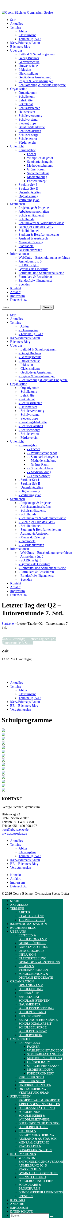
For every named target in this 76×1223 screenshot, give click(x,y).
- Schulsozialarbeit (31, 426)
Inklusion (25, 69)
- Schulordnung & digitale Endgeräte (43, 380)
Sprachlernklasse (38, 173)
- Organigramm (29, 387)
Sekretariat (26, 104)
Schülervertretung (30, 115)
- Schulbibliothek (30, 526)
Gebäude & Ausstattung (34, 77)
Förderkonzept (36, 181)
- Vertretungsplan (30, 495)
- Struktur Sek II (29, 483)
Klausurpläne (27, 35)
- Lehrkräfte (26, 395)
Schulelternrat (28, 138)
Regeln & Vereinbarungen (36, 81)
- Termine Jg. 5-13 (31, 334)
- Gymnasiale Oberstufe (34, 564)
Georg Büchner (29, 58)
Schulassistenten (29, 108)
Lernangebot (27, 150)
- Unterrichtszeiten (31, 487)
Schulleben (20, 1096)
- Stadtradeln (27, 541)
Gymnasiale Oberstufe (33, 269)
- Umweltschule (29, 361)
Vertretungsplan (29, 200)
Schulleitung (27, 96)
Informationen (23, 1154)
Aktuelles (16, 682)
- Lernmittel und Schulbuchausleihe (42, 568)
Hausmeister (27, 112)
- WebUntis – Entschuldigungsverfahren (45, 552)
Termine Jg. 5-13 (30, 39)
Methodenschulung (40, 165)
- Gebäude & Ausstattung (35, 372)
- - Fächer (33, 449)
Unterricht (20, 1039)
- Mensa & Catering (32, 537)
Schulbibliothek (29, 230)
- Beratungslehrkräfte (33, 422)
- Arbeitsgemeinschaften (35, 506)
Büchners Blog (23, 927)
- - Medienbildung (39, 472)
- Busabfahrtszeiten (31, 545)
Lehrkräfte (26, 100)
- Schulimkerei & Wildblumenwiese (42, 518)
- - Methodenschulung (41, 460)
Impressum (17, 882)
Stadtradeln (26, 246)
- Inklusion (26, 364)
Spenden (24, 284)
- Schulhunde (27, 514)
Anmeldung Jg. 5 (30, 261)
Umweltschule (28, 66)
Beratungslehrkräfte (32, 127)
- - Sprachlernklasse (40, 468)
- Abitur (24, 326)
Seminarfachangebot (40, 161)
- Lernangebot (28, 445)
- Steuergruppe (28, 418)
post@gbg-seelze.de (15, 829)
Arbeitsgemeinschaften (34, 211)
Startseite (8, 623)
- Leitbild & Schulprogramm (37, 349)
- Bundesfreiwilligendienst (36, 575)
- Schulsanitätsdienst (32, 510)
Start (15, 901)
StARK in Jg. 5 (29, 265)
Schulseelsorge (28, 135)
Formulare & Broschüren (35, 276)
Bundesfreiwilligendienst (35, 280)
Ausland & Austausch (33, 238)
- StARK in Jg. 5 (30, 560)
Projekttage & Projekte (34, 207)
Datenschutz (18, 886)
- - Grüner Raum (38, 464)
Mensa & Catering (31, 242)
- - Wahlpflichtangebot (42, 453)
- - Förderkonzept (38, 476)
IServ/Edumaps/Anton (25, 702)
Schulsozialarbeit (30, 131)
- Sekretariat (27, 399)
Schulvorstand (28, 119)
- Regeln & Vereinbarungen (37, 376)
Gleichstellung (28, 73)
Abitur (23, 31)
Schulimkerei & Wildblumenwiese (41, 223)
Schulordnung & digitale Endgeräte (42, 85)
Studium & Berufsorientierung (39, 234)
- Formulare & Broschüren (36, 572)
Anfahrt (15, 878)
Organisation (22, 981)
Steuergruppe (27, 123)
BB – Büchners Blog (24, 705)
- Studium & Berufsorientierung (40, 529)
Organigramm (28, 92)
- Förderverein (28, 437)
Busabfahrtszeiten (30, 250)
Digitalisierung (28, 196)
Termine (15, 686)
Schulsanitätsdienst (31, 215)
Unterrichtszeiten (30, 192)
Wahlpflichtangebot (40, 158)
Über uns (18, 931)
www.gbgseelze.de (14, 833)
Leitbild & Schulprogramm (36, 54)
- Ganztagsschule (30, 357)
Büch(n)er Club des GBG (36, 227)
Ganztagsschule (29, 62)
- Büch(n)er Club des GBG (37, 522)
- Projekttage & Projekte (35, 503)
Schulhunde (26, 219)
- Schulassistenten (30, 403)
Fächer (31, 154)
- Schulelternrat (29, 434)
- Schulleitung (28, 391)
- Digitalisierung (29, 491)
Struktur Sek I (28, 184)
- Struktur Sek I (29, 480)
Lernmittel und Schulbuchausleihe (41, 273)
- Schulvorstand (29, 414)
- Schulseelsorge (29, 430)
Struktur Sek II (28, 188)
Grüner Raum (36, 169)
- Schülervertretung (31, 410)
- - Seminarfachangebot (42, 457)
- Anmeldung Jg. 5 (31, 556)
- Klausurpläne (28, 330)
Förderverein (27, 142)
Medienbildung (37, 177)
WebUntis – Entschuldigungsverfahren (44, 257)
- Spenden (25, 579)
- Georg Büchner (30, 353)
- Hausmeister (28, 407)
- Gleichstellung (29, 368)
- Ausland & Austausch (34, 533)
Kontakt (15, 875)
